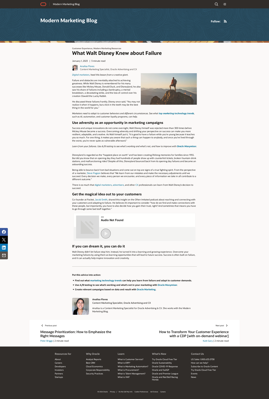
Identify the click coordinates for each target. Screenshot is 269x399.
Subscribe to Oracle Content (204, 366)
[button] (216, 4)
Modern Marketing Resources (107, 48)
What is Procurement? (128, 369)
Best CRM (90, 362)
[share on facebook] (4, 232)
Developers (60, 366)
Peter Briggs (46, 340)
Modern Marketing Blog (66, 4)
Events (194, 373)
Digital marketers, (81, 74)
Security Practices (94, 373)
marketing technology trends (106, 280)
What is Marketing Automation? (133, 366)
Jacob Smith (101, 199)
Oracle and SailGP (160, 369)
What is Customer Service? (130, 359)
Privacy (112, 392)
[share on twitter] (4, 240)
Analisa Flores (87, 66)
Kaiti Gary (208, 340)
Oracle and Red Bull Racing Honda (165, 378)
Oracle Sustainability (162, 362)
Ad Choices (154, 392)
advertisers (118, 184)
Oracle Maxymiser (167, 284)
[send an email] (4, 255)
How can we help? (199, 362)
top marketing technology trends (176, 113)
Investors (59, 369)
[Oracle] (43, 4)
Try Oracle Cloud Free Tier (164, 359)
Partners (59, 373)
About (58, 359)
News (193, 377)
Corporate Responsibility (98, 369)
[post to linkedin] (4, 247)
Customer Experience (82, 48)
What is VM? (124, 377)
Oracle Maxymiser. (187, 146)
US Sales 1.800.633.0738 (202, 359)
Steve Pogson (94, 173)
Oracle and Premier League (165, 373)
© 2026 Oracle (103, 392)
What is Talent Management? (131, 373)
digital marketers (103, 184)
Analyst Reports (93, 359)
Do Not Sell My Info (125, 392)
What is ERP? (124, 362)
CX (136, 184)
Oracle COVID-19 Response (165, 366)
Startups (59, 377)
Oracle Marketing (146, 289)
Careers (58, 362)
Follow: (216, 21)
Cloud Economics (94, 366)
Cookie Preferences (141, 392)
